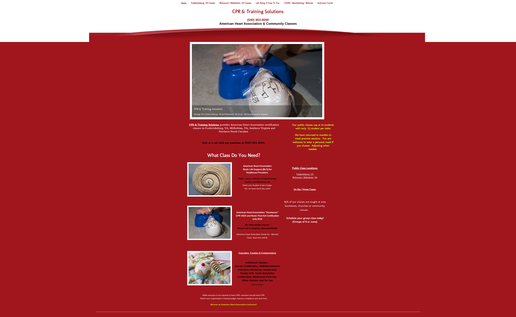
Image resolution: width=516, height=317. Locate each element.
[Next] (320, 80)
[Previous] (193, 80)
